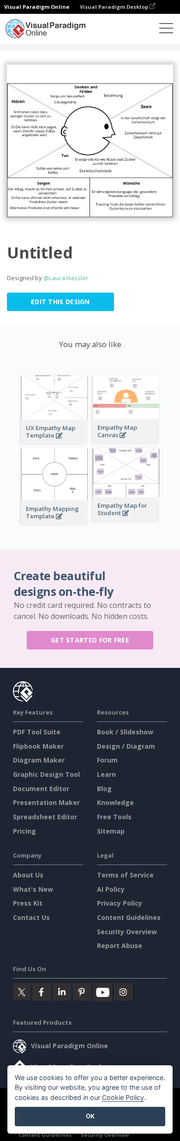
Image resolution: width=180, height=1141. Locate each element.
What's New (33, 889)
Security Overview (127, 931)
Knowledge (115, 802)
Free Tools (114, 816)
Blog (104, 788)
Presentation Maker (46, 802)
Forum (107, 760)
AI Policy (111, 889)
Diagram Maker (39, 760)
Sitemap (111, 831)
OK (90, 1116)
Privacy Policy (119, 903)
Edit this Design (60, 301)
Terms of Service (125, 875)
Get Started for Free (90, 640)
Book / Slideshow (125, 731)
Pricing (24, 831)
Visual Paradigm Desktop (115, 6)
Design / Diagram (126, 746)
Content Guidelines (129, 917)
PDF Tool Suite (36, 731)
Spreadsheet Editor (45, 816)
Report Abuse (119, 945)
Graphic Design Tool (46, 774)
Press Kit (27, 903)
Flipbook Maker (38, 746)
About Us (28, 875)
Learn (106, 774)
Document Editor (41, 788)
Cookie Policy (123, 1097)
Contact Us (31, 917)
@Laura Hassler (65, 278)
